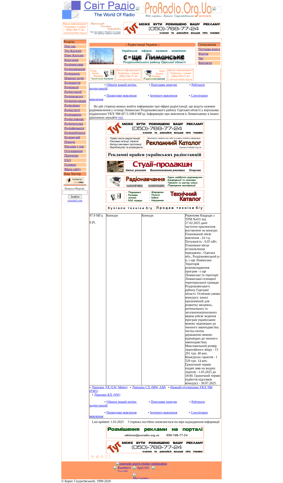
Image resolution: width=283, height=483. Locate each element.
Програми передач (164, 85)
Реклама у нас (74, 146)
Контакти (205, 63)
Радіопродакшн (75, 101)
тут (120, 117)
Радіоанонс (72, 73)
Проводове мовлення (121, 95)
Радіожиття (72, 82)
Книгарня (71, 60)
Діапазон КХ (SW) (107, 394)
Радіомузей (72, 137)
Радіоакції (71, 87)
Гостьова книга (209, 49)
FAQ (67, 160)
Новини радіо (74, 78)
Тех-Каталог (73, 51)
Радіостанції (73, 92)
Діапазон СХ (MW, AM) (149, 387)
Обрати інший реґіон (121, 85)
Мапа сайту (72, 169)
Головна (70, 164)
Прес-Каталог (74, 55)
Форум (203, 53)
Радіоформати (74, 128)
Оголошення (73, 151)
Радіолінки (72, 105)
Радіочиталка (73, 123)
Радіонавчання (74, 69)
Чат (200, 58)
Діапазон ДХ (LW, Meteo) (109, 387)
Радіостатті (72, 110)
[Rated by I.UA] (160, 471)
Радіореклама (73, 64)
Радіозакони (72, 114)
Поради (69, 142)
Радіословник (74, 119)
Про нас (70, 46)
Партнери (71, 155)
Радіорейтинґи (74, 133)
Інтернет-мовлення (163, 95)
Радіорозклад (73, 96)
